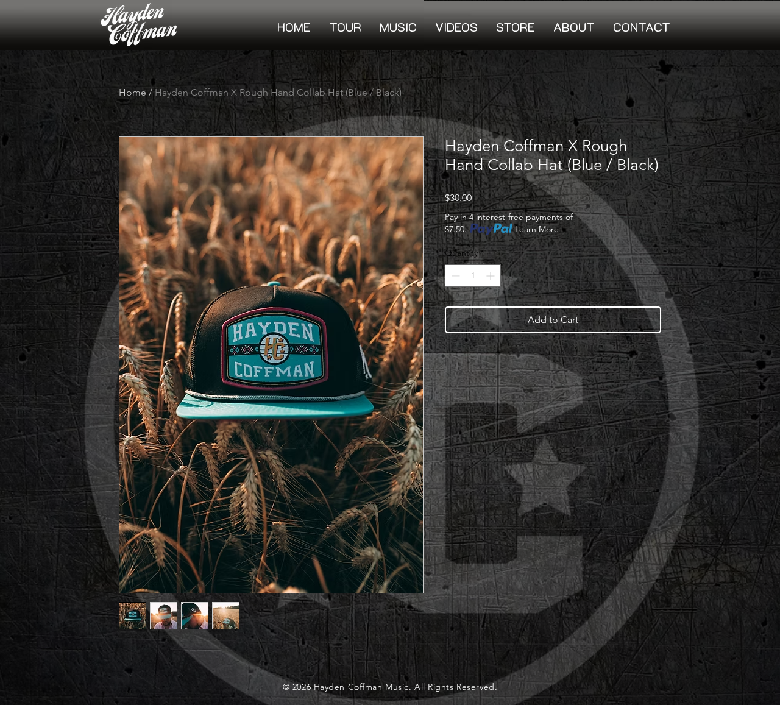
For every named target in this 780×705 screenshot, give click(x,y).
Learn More (537, 229)
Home (132, 92)
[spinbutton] (473, 275)
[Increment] (491, 275)
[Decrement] (454, 275)
